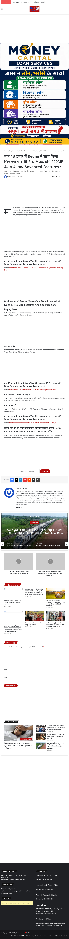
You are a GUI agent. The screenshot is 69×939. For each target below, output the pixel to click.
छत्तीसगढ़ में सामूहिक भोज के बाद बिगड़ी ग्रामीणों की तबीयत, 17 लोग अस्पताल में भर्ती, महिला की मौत (55, 624)
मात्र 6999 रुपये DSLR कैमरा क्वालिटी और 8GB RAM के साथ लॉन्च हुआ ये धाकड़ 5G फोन (32, 390)
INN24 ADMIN (11, 177)
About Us (13, 935)
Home (7, 151)
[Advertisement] (34, 28)
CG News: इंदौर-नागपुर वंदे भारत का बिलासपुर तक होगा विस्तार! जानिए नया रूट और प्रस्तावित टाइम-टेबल (34, 533)
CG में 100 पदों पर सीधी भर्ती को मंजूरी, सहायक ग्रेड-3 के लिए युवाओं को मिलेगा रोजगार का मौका (56, 727)
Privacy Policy (30, 935)
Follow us (6, 898)
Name (6, 669)
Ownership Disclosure (41, 935)
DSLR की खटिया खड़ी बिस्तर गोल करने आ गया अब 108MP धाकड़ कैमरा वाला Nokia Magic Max (34, 423)
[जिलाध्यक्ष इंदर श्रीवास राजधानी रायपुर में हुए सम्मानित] (34, 616)
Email (5, 677)
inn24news (29, 933)
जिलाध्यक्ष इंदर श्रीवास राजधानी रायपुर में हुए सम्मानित (33, 624)
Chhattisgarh (34, 522)
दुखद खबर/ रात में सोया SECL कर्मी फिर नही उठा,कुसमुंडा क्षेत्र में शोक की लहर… (13, 602)
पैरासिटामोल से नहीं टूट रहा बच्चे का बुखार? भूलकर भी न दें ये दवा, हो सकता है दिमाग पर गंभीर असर (18, 745)
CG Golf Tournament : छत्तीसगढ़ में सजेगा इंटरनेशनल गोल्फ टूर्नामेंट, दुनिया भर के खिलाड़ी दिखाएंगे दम (55, 603)
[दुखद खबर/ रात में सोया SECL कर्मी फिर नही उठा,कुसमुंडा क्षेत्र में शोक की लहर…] (13, 593)
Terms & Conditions (54, 935)
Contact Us (64, 935)
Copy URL (45, 471)
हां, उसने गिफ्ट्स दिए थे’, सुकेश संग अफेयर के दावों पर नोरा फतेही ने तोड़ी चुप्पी (28, 2)
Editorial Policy (21, 935)
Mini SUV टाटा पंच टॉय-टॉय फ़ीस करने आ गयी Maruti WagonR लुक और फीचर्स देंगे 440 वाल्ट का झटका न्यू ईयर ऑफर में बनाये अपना (34, 591)
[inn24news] (34, 9)
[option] (34, 531)
